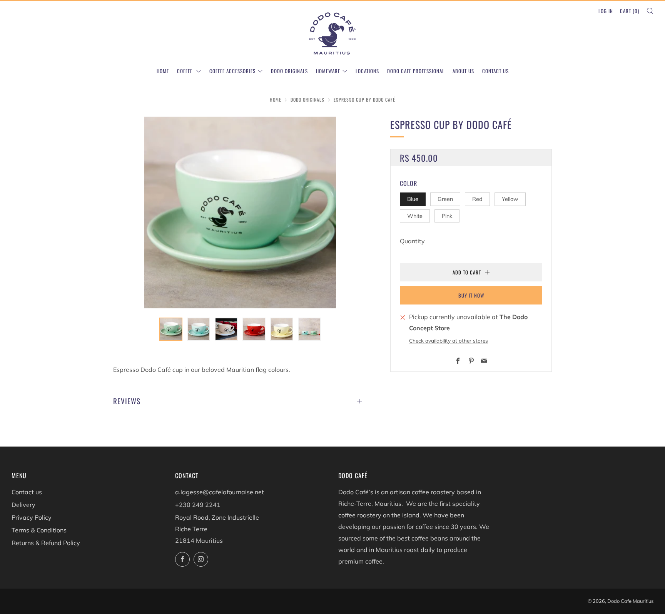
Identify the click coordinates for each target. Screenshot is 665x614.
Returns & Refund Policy (46, 543)
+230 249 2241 (198, 505)
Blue (412, 199)
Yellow (510, 199)
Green (445, 199)
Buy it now (471, 295)
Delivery (23, 505)
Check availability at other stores (448, 340)
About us (463, 71)
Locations (367, 71)
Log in (605, 11)
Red (477, 199)
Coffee (185, 71)
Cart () (629, 11)
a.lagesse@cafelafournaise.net (219, 492)
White (415, 215)
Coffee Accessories (232, 71)
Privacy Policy (32, 517)
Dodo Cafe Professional (415, 71)
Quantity (412, 241)
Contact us (495, 71)
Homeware (328, 71)
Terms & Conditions (39, 530)
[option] (240, 212)
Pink (447, 215)
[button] (170, 329)
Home (163, 71)
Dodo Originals (289, 71)
